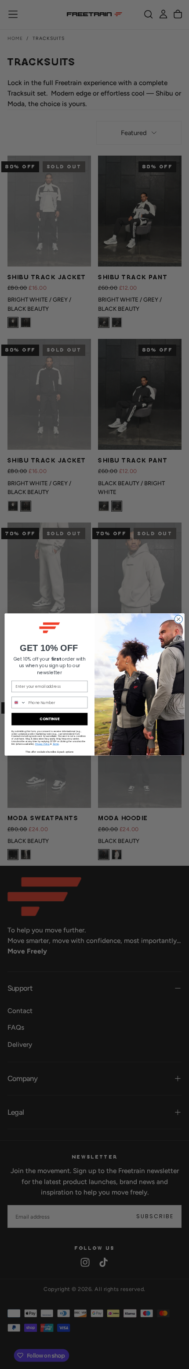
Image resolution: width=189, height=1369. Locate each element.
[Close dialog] (178, 619)
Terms (56, 744)
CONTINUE (50, 719)
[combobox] (19, 702)
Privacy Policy (42, 744)
